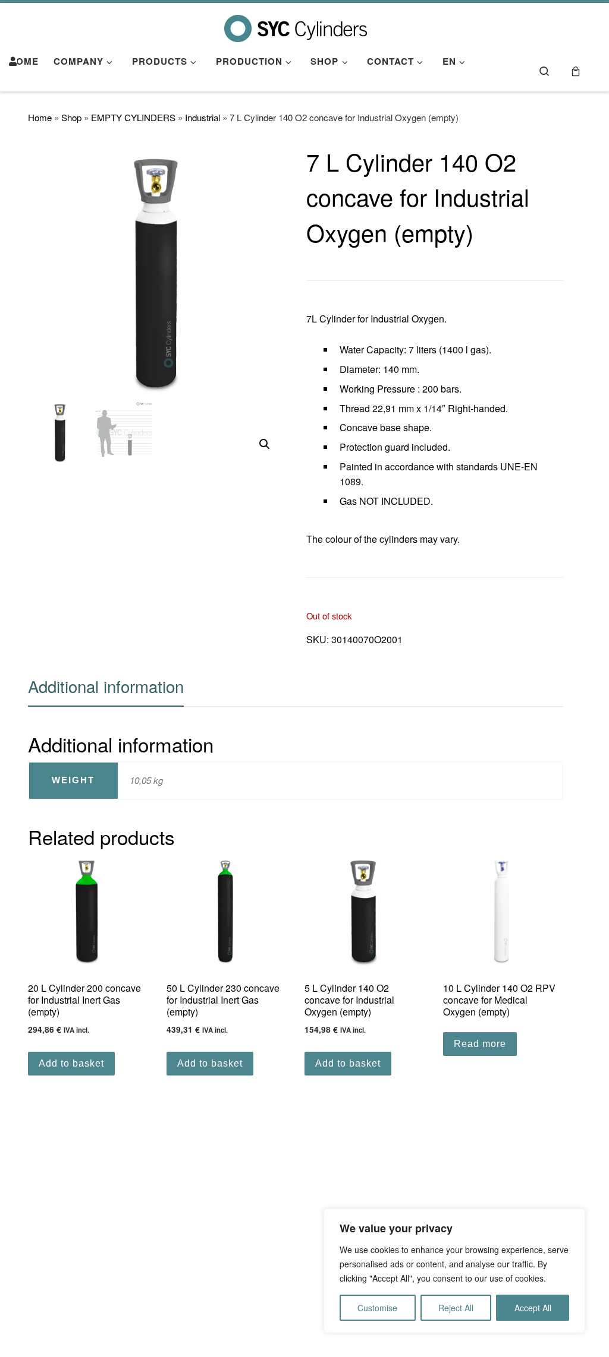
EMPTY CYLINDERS (133, 117)
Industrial (202, 117)
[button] (264, 444)
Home (40, 117)
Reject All (455, 1308)
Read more (480, 1044)
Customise (377, 1308)
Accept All (532, 1308)
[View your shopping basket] (575, 70)
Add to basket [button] (71, 1063)
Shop (71, 117)
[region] (454, 1271)
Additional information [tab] (106, 686)
